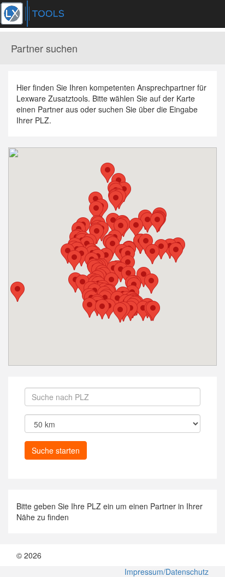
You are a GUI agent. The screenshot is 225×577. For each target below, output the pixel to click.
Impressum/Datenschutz (167, 571)
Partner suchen (44, 48)
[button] (136, 227)
